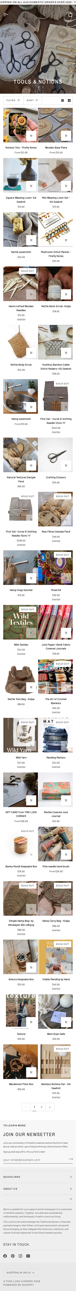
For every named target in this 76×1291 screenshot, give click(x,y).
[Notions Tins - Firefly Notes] (20, 125)
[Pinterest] (13, 1256)
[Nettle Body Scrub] (20, 342)
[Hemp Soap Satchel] (20, 567)
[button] (38, 1199)
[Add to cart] (31, 186)
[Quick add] (31, 407)
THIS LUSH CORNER (19, 1281)
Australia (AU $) (19, 1272)
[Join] (69, 1159)
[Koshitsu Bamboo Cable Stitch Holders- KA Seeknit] (55, 342)
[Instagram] (20, 1256)
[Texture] (20, 1011)
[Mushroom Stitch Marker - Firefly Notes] (55, 229)
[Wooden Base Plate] (55, 125)
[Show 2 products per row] (69, 100)
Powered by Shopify (18, 1285)
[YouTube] (28, 1256)
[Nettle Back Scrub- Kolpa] (55, 283)
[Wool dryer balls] (55, 1011)
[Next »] (50, 1107)
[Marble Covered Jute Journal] (55, 789)
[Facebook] (5, 1256)
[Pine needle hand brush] (55, 844)
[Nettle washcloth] (20, 229)
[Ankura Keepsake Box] (20, 957)
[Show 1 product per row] (62, 100)
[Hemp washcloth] (20, 396)
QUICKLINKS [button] (11, 1176)
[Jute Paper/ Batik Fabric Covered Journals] (55, 622)
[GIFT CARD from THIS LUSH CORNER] (20, 789)
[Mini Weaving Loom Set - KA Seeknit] (55, 175)
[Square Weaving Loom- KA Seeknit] (20, 175)
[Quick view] (31, 136)
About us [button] (10, 1188)
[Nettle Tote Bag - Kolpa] (20, 676)
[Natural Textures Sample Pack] (20, 455)
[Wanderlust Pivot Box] (20, 1061)
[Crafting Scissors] (55, 455)
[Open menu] (9, 15)
